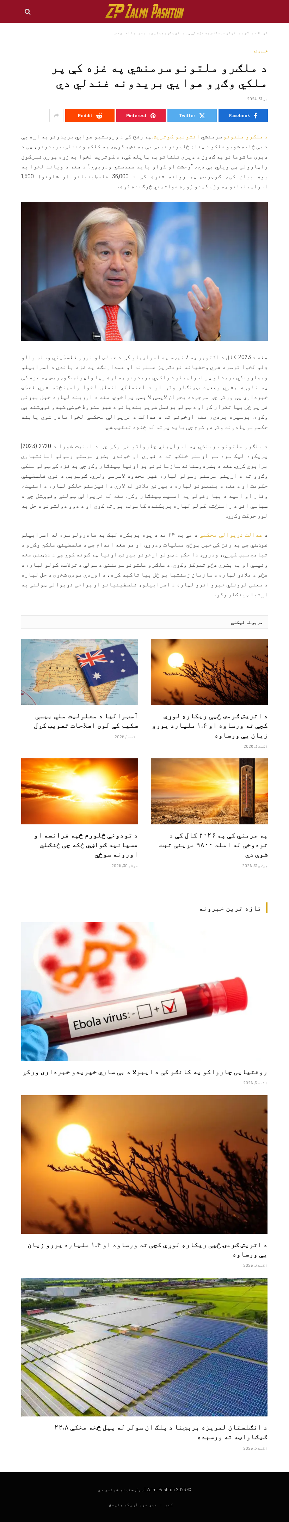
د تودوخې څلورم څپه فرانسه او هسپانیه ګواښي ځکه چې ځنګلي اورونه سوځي (86, 844)
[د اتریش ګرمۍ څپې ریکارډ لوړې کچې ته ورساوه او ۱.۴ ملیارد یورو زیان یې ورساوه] (209, 672)
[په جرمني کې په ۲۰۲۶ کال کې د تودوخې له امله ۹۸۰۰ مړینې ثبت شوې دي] (209, 791)
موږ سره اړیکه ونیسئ (133, 1504)
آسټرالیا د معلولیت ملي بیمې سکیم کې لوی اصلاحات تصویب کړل (86, 720)
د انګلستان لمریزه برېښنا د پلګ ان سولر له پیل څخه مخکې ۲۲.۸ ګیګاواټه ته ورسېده (161, 1431)
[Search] (28, 11)
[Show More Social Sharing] (56, 115)
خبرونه (260, 50)
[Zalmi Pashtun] (144, 11)
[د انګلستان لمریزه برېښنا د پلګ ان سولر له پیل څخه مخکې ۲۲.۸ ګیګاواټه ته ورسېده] (144, 1347)
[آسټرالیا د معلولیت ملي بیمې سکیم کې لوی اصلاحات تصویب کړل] (79, 672)
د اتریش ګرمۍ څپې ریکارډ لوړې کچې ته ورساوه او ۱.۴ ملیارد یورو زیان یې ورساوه (210, 725)
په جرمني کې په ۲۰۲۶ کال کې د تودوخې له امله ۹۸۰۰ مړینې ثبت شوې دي (213, 844)
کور (264, 32)
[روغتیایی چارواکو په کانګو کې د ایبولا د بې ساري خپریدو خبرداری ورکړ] (144, 991)
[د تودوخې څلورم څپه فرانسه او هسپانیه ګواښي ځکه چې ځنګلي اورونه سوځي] (79, 791)
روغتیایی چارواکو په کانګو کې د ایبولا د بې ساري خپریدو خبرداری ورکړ (145, 1071)
